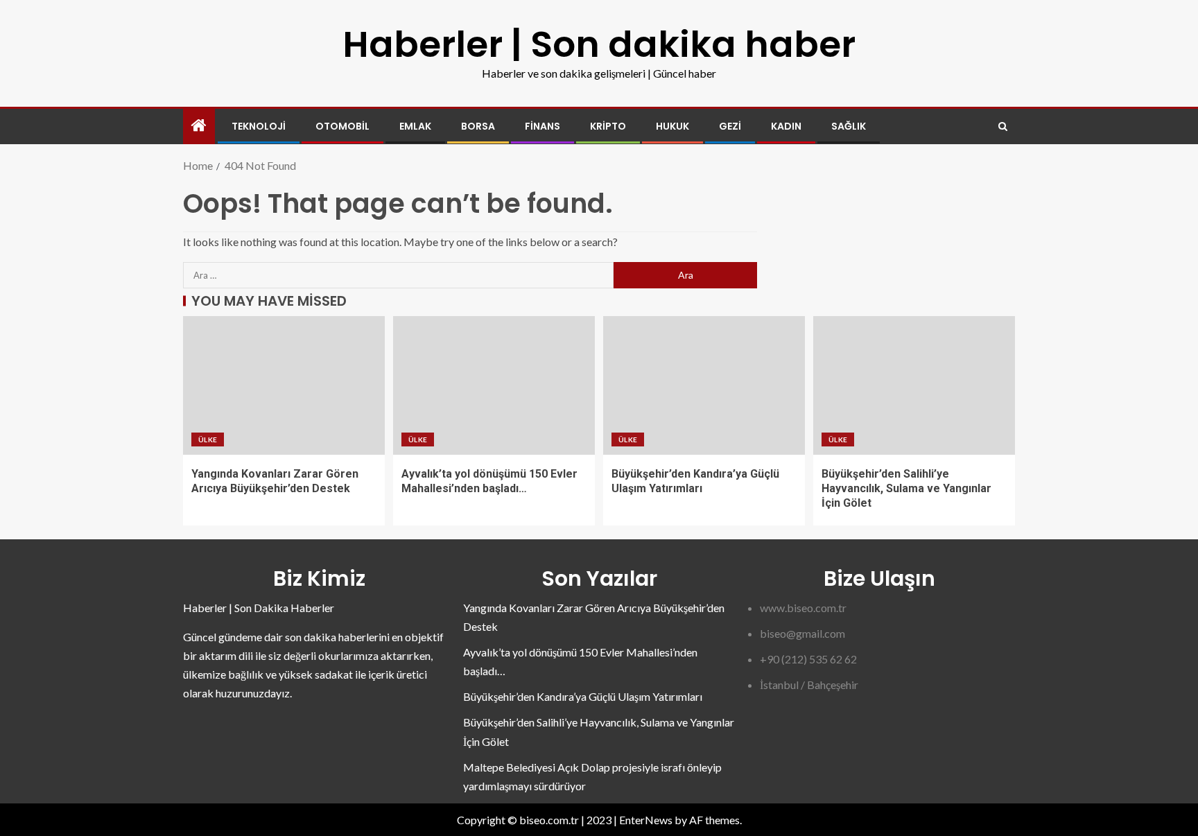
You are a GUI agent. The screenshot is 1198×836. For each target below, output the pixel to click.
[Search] (1003, 126)
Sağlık (848, 126)
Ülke (207, 439)
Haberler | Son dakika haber (599, 44)
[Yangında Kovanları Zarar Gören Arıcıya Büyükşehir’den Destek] (284, 385)
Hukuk (672, 126)
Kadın (786, 126)
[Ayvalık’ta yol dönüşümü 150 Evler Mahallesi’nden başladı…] (494, 385)
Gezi (730, 126)
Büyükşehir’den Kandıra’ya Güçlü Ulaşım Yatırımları (582, 696)
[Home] (199, 126)
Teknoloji (259, 126)
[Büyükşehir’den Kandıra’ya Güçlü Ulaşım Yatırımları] (704, 385)
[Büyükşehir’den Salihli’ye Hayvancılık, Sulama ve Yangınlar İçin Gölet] (914, 385)
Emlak (415, 126)
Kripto (608, 126)
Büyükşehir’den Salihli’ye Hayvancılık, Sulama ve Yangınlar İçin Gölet (906, 488)
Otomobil (342, 126)
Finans (542, 126)
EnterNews (645, 819)
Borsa (478, 126)
